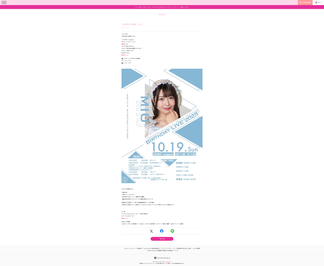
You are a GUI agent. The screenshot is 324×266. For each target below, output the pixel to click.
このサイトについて (129, 248)
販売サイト (125, 55)
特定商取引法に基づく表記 (184, 248)
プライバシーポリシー (167, 248)
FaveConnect (168, 261)
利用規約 (139, 248)
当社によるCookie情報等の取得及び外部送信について (162, 250)
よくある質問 (196, 248)
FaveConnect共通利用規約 (151, 248)
